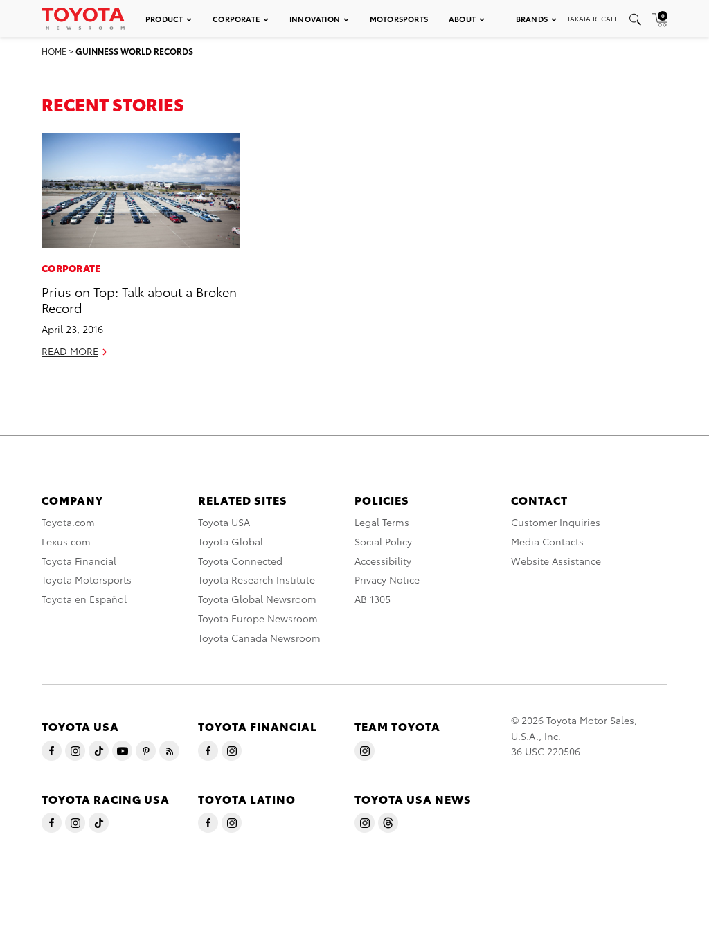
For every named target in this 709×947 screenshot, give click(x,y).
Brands (532, 18)
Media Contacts (547, 541)
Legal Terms (381, 522)
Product (164, 18)
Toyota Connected (240, 561)
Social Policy (383, 541)
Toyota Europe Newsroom (258, 618)
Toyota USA (224, 522)
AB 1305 (372, 599)
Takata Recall (592, 18)
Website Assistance (556, 561)
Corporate (236, 18)
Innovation (314, 18)
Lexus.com (66, 541)
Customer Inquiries (555, 522)
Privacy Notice (387, 579)
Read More (70, 351)
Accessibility (382, 561)
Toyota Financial (79, 561)
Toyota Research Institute (256, 579)
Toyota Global (230, 541)
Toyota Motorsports (87, 579)
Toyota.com (68, 522)
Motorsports (399, 18)
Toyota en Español (84, 599)
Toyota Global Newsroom (257, 599)
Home (54, 51)
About (462, 18)
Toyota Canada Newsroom (259, 637)
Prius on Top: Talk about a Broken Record (139, 299)
